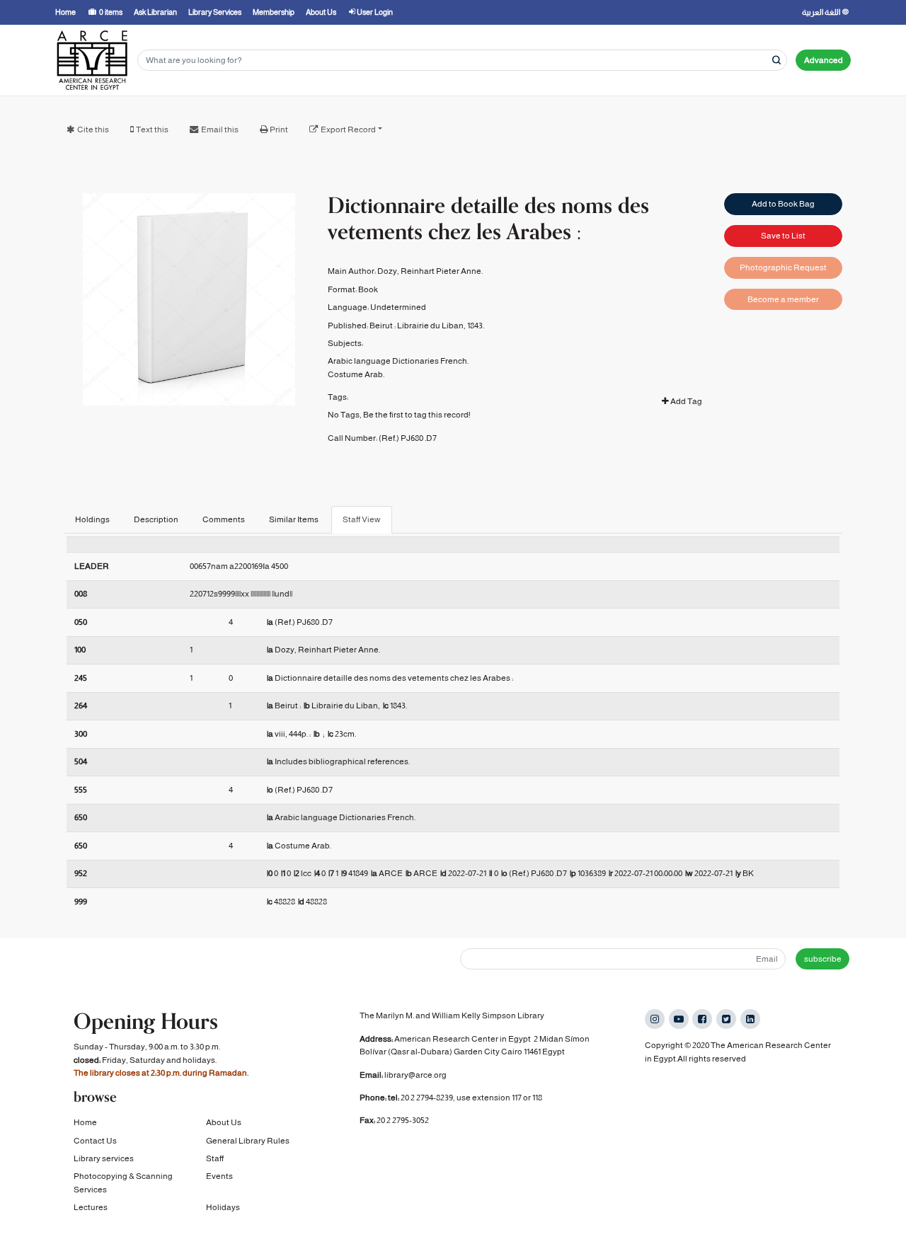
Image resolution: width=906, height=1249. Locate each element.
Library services (104, 1158)
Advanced (823, 60)
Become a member (783, 299)
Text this (152, 129)
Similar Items (294, 519)
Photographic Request (783, 267)
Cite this (93, 129)
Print (279, 129)
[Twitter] (726, 1019)
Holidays (223, 1207)
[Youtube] (679, 1019)
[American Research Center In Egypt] (92, 60)
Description (156, 519)
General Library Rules (247, 1141)
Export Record (348, 129)
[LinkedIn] (750, 1019)
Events (219, 1176)
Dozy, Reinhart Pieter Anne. (430, 271)
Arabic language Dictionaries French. (398, 361)
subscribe (823, 959)
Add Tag (685, 401)
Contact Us (95, 1141)
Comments (223, 519)
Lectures (91, 1207)
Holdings (92, 519)
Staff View (362, 519)
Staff (215, 1158)
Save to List (783, 236)
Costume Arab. (356, 374)
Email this (220, 129)
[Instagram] (655, 1019)
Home (85, 1122)
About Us (223, 1122)
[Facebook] (702, 1019)
